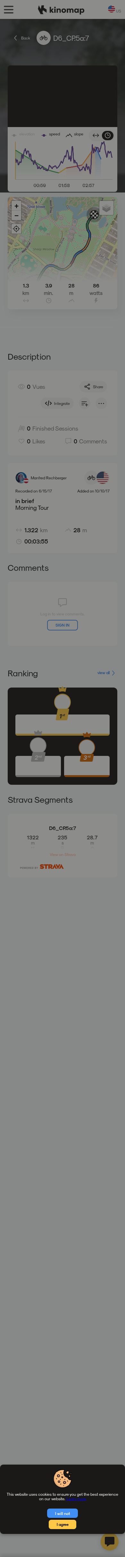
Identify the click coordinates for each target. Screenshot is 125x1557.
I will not (62, 1513)
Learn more (76, 1498)
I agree (63, 1524)
